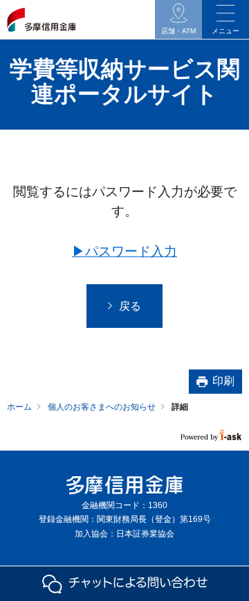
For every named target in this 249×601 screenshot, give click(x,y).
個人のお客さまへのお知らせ (102, 407)
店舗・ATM (178, 31)
